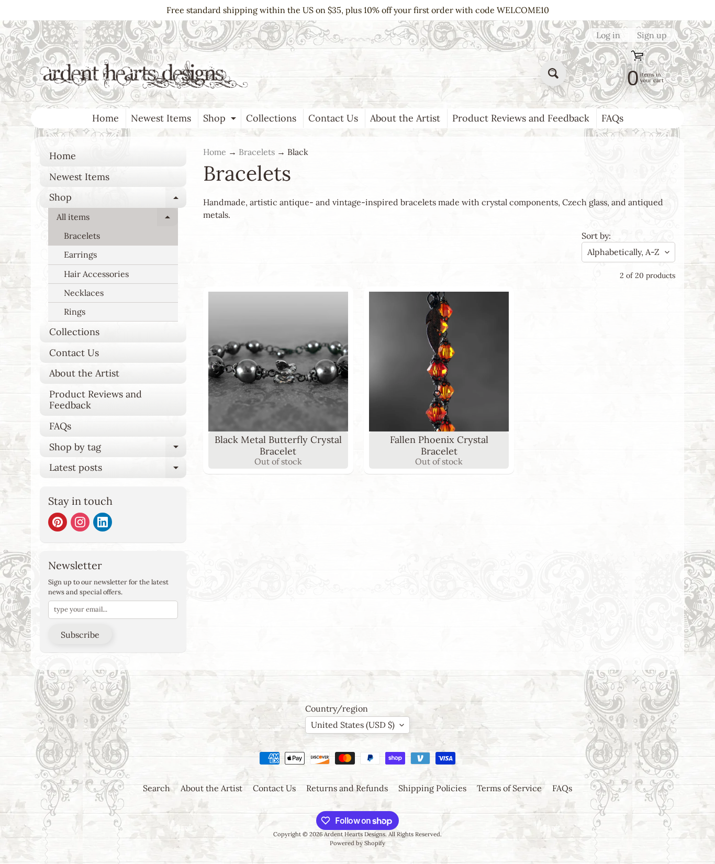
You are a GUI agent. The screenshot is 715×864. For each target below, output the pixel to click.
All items (117, 219)
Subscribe (80, 634)
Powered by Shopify (357, 843)
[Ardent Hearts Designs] (145, 73)
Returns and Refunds (347, 788)
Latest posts (117, 469)
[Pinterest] (57, 522)
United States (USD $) (353, 724)
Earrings (80, 254)
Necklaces (84, 292)
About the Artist (405, 118)
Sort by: (596, 235)
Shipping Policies (432, 788)
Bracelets (82, 235)
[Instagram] (80, 522)
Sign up (652, 35)
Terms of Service (509, 788)
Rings (74, 311)
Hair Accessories (96, 274)
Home (105, 118)
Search (156, 788)
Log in (608, 35)
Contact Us (333, 118)
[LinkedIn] (102, 522)
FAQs (612, 118)
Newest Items (161, 118)
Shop (221, 120)
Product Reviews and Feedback (520, 118)
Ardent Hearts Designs (354, 834)
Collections (271, 118)
